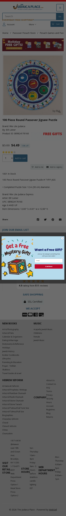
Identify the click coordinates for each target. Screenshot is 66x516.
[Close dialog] (62, 238)
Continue (48, 266)
